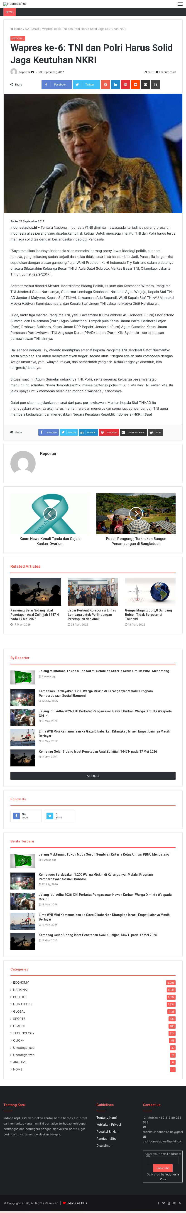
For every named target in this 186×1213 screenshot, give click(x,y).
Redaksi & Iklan (107, 1131)
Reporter (24, 72)
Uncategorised (23, 1047)
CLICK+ (18, 1040)
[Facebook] (158, 1203)
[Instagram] (174, 1203)
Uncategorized (23, 1055)
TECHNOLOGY (23, 1033)
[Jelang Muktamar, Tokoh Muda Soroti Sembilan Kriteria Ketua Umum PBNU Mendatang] (22, 677)
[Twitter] (163, 1203)
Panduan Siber (107, 1138)
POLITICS (20, 997)
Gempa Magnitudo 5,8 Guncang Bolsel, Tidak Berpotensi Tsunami (148, 615)
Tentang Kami (106, 1117)
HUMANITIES (22, 1004)
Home (17, 29)
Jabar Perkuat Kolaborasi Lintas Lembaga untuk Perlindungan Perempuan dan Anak (92, 615)
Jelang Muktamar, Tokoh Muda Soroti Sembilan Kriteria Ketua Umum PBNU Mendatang (104, 671)
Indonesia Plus (77, 1203)
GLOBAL (19, 1011)
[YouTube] (169, 1203)
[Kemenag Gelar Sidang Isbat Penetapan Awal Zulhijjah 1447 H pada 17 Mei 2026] (35, 592)
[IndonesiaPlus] (15, 4)
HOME (17, 1069)
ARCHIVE (20, 1062)
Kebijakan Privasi (108, 1124)
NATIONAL (32, 29)
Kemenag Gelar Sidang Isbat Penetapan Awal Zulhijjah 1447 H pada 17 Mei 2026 (34, 615)
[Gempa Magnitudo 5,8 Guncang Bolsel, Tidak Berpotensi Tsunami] (150, 592)
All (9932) (93, 776)
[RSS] (180, 1203)
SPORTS (19, 1018)
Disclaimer (104, 1145)
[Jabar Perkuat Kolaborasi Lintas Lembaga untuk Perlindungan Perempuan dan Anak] (93, 592)
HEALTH (19, 1026)
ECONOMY (21, 982)
